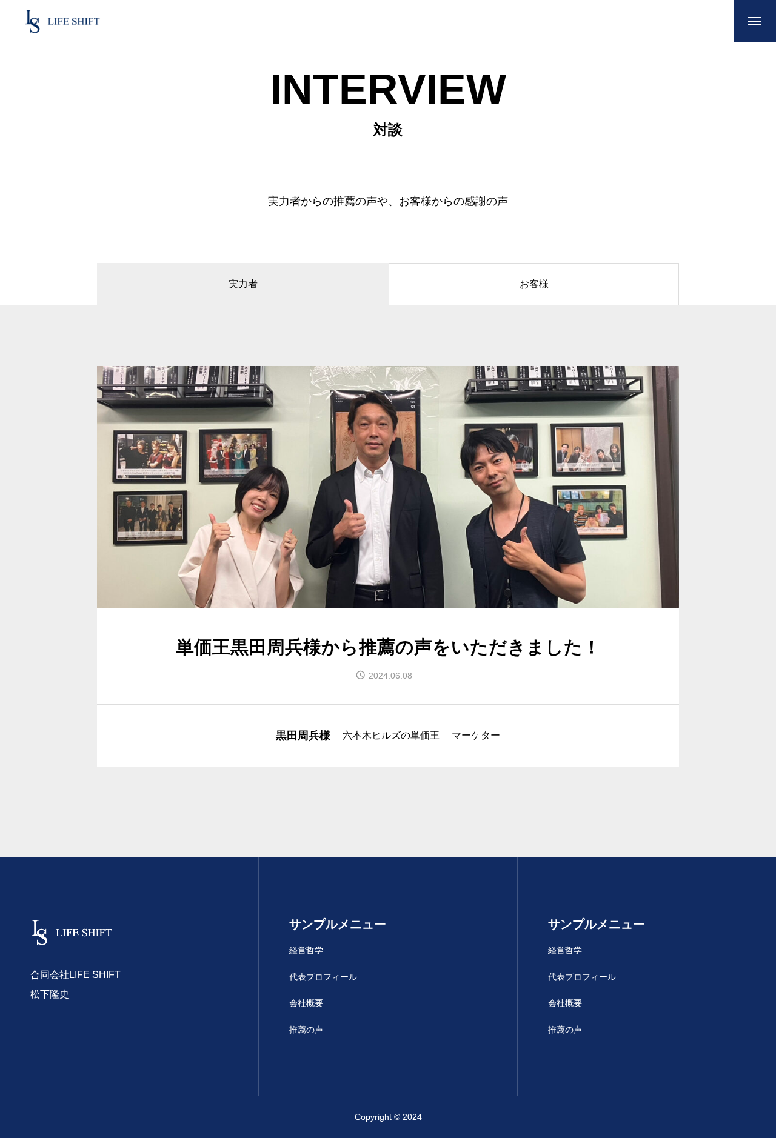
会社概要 (306, 1003)
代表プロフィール (323, 977)
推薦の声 (306, 1029)
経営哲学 (306, 950)
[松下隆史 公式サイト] (62, 21)
